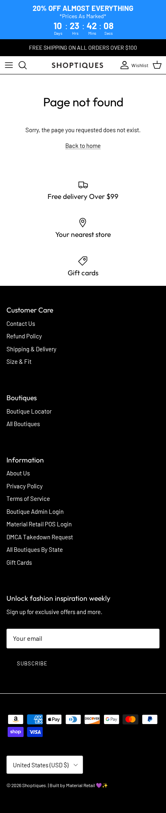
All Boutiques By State (34, 549)
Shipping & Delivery (31, 349)
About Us (18, 473)
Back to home (83, 145)
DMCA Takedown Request (39, 537)
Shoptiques (34, 785)
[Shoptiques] (77, 65)
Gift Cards (19, 562)
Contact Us (20, 323)
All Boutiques (23, 423)
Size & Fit (18, 361)
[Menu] (9, 65)
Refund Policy (24, 336)
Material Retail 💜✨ (87, 785)
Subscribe (32, 663)
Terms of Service (28, 498)
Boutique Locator (29, 411)
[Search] (26, 65)
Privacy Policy (24, 486)
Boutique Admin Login (35, 511)
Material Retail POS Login (39, 524)
